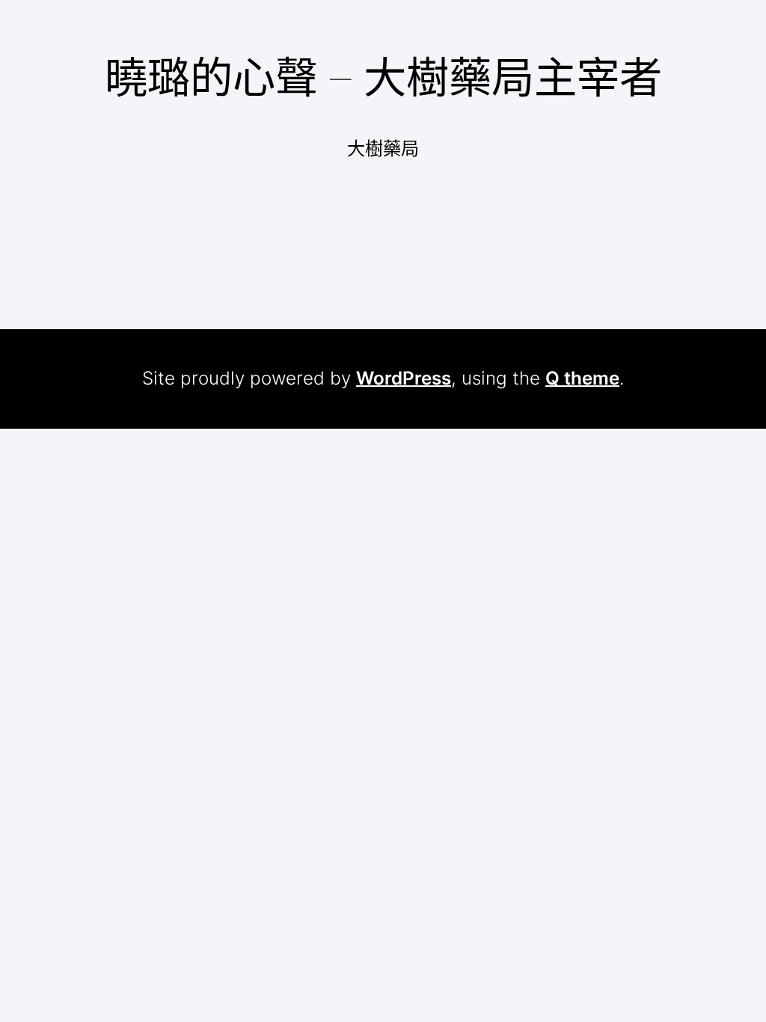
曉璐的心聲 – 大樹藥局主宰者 (383, 77)
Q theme (582, 378)
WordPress (403, 378)
